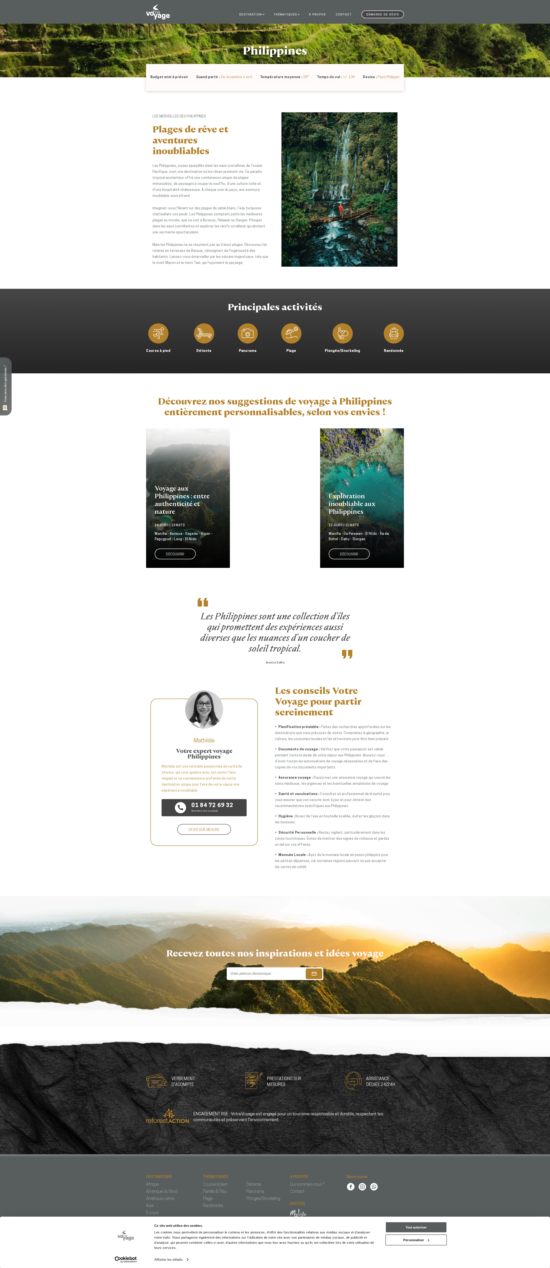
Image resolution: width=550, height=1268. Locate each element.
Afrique (152, 1185)
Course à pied (215, 1185)
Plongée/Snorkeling (263, 1199)
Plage (208, 1199)
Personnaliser (413, 1240)
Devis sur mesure (204, 830)
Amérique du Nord (161, 1192)
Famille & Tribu (215, 1192)
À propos (317, 14)
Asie (150, 1206)
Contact (344, 14)
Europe (152, 1213)
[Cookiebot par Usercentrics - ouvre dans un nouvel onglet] (126, 1259)
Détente (253, 1185)
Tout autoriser (416, 1227)
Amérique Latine (160, 1199)
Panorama (255, 1192)
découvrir (175, 554)
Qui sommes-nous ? (307, 1185)
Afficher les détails (168, 1259)
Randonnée (213, 1206)
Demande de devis (382, 14)
